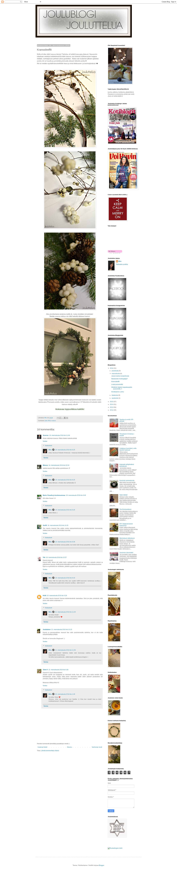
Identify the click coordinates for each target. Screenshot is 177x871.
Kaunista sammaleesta (126, 480)
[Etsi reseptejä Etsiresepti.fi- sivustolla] (115, 848)
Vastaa (45, 441)
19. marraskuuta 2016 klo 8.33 (65, 578)
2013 (112, 407)
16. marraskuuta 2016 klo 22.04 (59, 465)
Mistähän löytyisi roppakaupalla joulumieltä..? (121, 388)
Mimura (45, 465)
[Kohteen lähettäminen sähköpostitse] (58, 418)
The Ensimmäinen (125, 509)
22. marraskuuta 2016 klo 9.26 (58, 669)
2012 (112, 410)
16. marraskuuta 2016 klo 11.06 (59, 435)
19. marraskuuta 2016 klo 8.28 (65, 542)
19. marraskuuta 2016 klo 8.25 (65, 450)
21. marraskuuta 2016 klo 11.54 (65, 612)
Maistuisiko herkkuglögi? (119, 379)
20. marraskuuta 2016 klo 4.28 (57, 595)
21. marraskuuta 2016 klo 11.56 (65, 650)
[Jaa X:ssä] (62, 418)
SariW (45, 525)
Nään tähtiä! (123, 495)
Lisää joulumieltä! (117, 384)
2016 (112, 368)
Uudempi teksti (42, 747)
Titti (44, 557)
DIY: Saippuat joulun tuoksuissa (126, 524)
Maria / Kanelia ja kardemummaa (54, 495)
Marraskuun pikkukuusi (127, 538)
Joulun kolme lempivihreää (120, 376)
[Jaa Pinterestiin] (67, 418)
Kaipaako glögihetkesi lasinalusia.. (126, 465)
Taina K (45, 669)
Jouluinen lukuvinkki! (126, 552)
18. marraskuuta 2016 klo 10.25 (58, 525)
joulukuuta (115, 371)
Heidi (44, 595)
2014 (112, 404)
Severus (46, 435)
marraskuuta (116, 373)
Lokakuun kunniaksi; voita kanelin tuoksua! (127, 449)
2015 (112, 401)
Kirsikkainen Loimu (117, 392)
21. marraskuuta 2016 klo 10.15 (61, 629)
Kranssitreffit (115, 381)
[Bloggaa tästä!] (60, 418)
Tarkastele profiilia (122, 264)
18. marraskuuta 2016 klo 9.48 (76, 495)
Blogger (101, 865)
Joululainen (47, 629)
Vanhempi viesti (97, 747)
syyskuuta (115, 398)
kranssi (53, 420)
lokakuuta (115, 395)
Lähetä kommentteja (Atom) (50, 750)
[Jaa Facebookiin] (65, 418)
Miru (50, 450)
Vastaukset (48, 445)
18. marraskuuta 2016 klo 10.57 (56, 557)
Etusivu (69, 747)
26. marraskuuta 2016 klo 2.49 (65, 694)
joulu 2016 (48, 420)
